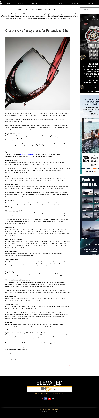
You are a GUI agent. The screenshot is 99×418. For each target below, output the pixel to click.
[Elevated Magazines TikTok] (53, 398)
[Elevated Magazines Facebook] (45, 398)
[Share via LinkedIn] (16, 359)
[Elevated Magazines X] (57, 398)
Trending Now (9, 353)
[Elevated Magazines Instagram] (42, 398)
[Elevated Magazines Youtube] (49, 398)
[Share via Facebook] (6, 359)
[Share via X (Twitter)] (11, 359)
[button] (21, 3)
